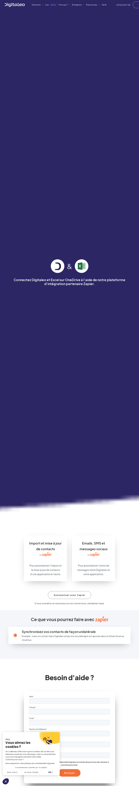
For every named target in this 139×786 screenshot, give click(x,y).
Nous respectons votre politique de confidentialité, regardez (29, 763)
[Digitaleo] (14, 4)
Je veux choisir (31, 772)
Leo (50, 5)
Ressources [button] (91, 5)
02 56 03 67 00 (123, 5)
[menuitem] (36, 5)
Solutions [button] (36, 5)
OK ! (50, 772)
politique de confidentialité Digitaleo (61, 762)
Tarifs (104, 5)
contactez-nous (95, 603)
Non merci (12, 772)
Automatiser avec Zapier (69, 595)
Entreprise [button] (77, 5)
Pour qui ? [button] (63, 5)
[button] (5, 781)
